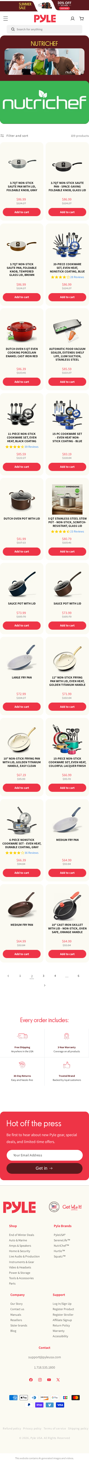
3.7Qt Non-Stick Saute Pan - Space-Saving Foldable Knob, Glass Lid (67, 186)
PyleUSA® (59, 1235)
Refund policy (12, 1428)
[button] (5, 18)
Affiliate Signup (62, 1320)
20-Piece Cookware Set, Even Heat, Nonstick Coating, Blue (67, 267)
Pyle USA (36, 1438)
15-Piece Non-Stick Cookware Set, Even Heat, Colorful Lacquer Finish (67, 762)
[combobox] (25, 29)
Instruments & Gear (21, 1262)
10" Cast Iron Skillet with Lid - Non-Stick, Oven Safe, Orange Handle (67, 928)
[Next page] (44, 985)
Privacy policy (32, 1428)
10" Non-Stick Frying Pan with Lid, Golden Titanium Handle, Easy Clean (22, 762)
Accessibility (60, 1336)
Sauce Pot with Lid (22, 603)
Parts (12, 1283)
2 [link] (32, 976)
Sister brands (18, 1325)
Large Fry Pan (22, 677)
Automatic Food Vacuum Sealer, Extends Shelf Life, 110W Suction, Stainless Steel (67, 354)
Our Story (16, 1304)
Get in (41, 1168)
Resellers (16, 1320)
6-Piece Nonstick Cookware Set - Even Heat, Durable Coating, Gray (21, 843)
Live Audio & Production (24, 1256)
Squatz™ (60, 1256)
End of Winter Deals (21, 1235)
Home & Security (19, 1251)
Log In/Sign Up (62, 1304)
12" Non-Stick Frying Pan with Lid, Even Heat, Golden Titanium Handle (67, 681)
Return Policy (61, 1325)
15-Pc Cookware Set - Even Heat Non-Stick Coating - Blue (67, 437)
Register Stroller (63, 1315)
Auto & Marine (18, 1240)
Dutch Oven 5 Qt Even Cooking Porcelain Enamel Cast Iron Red (22, 352)
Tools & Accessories (21, 1278)
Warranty (58, 1331)
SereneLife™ (62, 1240)
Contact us (17, 1309)
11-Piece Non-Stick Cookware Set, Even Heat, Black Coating (22, 437)
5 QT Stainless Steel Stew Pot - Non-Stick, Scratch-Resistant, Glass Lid (67, 522)
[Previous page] (8, 976)
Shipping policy (78, 1428)
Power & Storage (19, 1273)
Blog (13, 1331)
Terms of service (55, 1428)
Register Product (63, 1309)
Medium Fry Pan (67, 840)
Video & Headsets (20, 1267)
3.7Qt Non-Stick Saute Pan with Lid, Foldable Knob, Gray (21, 186)
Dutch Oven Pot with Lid (22, 518)
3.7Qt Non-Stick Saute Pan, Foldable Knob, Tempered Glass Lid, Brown (22, 269)
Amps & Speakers (20, 1246)
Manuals (15, 1315)
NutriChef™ (61, 1246)
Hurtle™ (59, 1251)
